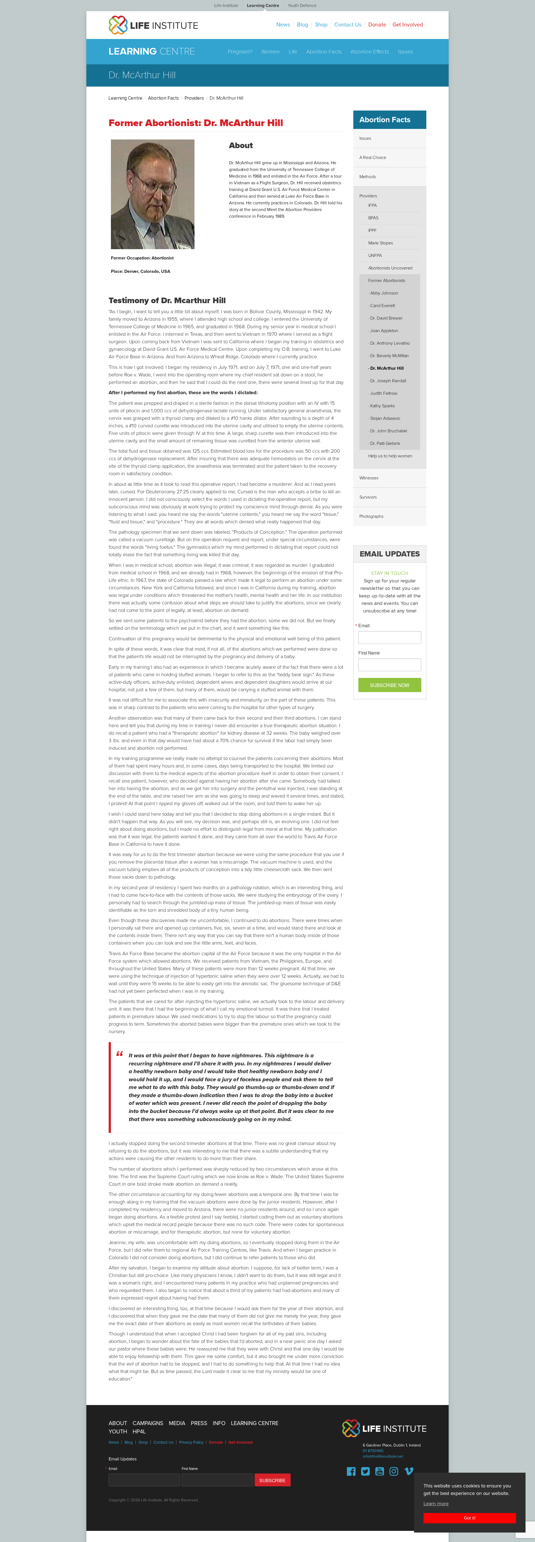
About (118, 1423)
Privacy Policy (191, 1442)
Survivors (368, 497)
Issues (405, 51)
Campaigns (148, 1423)
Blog (302, 24)
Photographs (371, 516)
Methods (367, 177)
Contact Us (347, 24)
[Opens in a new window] (351, 1473)
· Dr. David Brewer (385, 318)
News (283, 24)
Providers (194, 98)
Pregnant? (240, 51)
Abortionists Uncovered (390, 268)
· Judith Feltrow (382, 393)
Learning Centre (263, 5)
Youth (118, 1431)
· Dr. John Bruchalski (387, 431)
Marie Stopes (380, 243)
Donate (377, 24)
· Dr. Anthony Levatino (389, 343)
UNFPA (375, 255)
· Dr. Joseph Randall (387, 381)
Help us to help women (390, 456)
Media (177, 1423)
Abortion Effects (370, 51)
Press (199, 1423)
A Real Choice (372, 157)
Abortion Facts (324, 51)
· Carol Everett (381, 305)
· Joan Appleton (383, 331)
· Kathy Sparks (381, 406)
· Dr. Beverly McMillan (388, 356)
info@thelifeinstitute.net (383, 1456)
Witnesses (369, 478)
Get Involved (408, 24)
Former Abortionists (386, 280)
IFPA (372, 205)
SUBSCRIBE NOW (389, 684)
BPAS (373, 218)
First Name (369, 653)
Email (364, 625)
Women (270, 51)
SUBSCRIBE (272, 1480)
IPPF (372, 230)
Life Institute (226, 5)
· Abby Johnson (383, 293)
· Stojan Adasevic (384, 418)
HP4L (139, 1431)
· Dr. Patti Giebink (384, 443)
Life (293, 51)
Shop (321, 24)
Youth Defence (302, 5)
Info (219, 1423)
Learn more (436, 1503)
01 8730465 (373, 1450)
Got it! (470, 1518)
